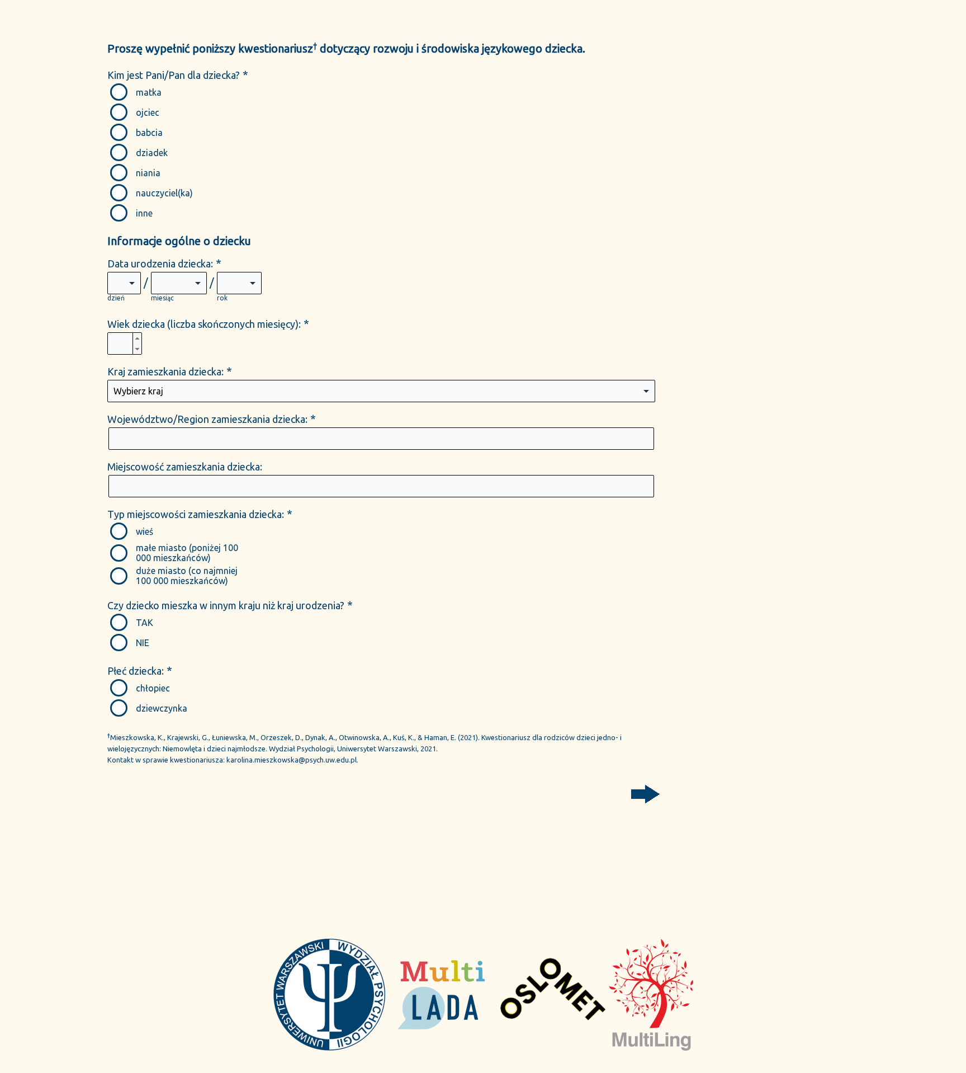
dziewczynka (161, 708)
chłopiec (153, 688)
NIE (142, 643)
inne (144, 213)
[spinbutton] (124, 344)
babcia (149, 133)
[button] (136, 338)
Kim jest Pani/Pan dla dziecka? (173, 75)
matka (149, 92)
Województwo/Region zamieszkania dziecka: (207, 419)
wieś (144, 531)
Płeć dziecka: (135, 670)
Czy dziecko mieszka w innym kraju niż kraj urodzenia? (225, 605)
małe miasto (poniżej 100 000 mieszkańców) (187, 553)
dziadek (152, 153)
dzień (116, 298)
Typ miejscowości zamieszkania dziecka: (195, 514)
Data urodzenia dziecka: (160, 263)
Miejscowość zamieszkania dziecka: (184, 466)
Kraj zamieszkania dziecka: (165, 371)
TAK (144, 623)
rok (222, 298)
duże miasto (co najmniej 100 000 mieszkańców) (187, 576)
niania (148, 173)
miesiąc (162, 298)
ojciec (147, 112)
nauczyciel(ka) (164, 193)
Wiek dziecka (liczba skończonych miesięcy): (204, 324)
